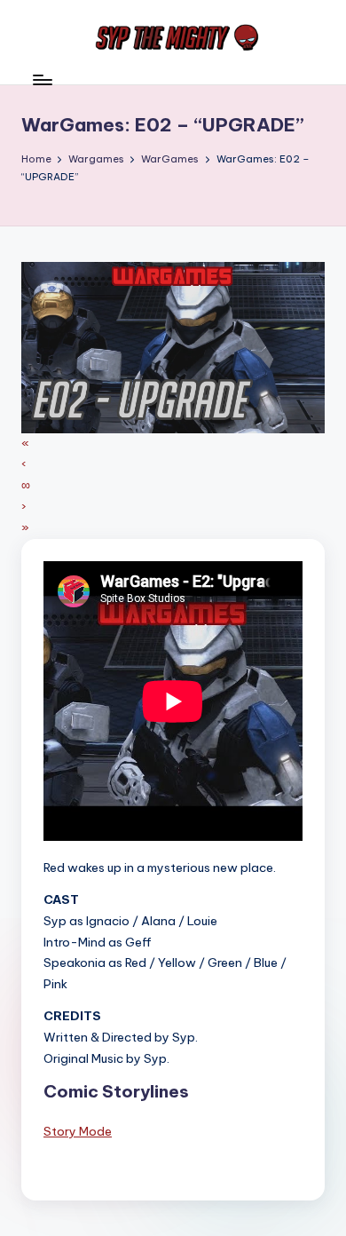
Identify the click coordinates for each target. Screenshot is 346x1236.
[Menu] (42, 79)
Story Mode (77, 1131)
